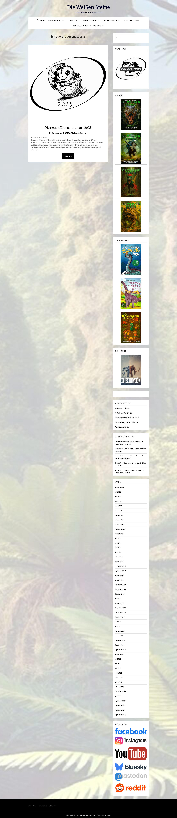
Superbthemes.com (104, 815)
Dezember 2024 (120, 566)
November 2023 (120, 589)
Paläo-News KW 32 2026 (123, 413)
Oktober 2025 (119, 524)
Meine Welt (75, 20)
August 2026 (119, 487)
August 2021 (119, 654)
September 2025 (120, 529)
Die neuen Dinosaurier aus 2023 (67, 128)
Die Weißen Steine (88, 7)
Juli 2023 (118, 599)
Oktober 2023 (119, 594)
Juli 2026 (118, 492)
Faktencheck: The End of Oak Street (127, 418)
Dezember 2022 (120, 608)
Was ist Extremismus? (122, 427)
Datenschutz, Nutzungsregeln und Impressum (43, 806)
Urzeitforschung (132, 20)
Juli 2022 (118, 622)
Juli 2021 (118, 659)
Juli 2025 (118, 538)
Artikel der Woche (112, 20)
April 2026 (118, 506)
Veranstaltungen (81, 26)
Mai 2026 (118, 501)
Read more (68, 156)
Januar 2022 (119, 636)
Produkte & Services (57, 20)
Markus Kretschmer (79, 133)
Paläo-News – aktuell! (122, 408)
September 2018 (120, 701)
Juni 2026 (118, 496)
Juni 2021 (118, 664)
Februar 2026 (119, 515)
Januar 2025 (119, 561)
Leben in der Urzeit (91, 20)
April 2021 (118, 673)
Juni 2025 (118, 543)
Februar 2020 (119, 687)
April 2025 (118, 552)
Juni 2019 (118, 696)
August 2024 (119, 575)
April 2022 (118, 626)
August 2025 (119, 534)
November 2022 (120, 613)
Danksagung (98, 26)
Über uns (41, 20)
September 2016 (120, 705)
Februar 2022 (119, 631)
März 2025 (118, 557)
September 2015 (120, 710)
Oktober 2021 (119, 645)
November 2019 (120, 691)
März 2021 (118, 677)
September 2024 (120, 571)
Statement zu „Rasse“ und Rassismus (127, 422)
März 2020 (118, 682)
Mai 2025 (118, 547)
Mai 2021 (118, 668)
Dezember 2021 (120, 640)
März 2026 (118, 510)
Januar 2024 (119, 580)
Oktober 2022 (119, 617)
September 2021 (120, 650)
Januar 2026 (119, 520)
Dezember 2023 (120, 585)
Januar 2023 (119, 603)
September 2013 (120, 715)
